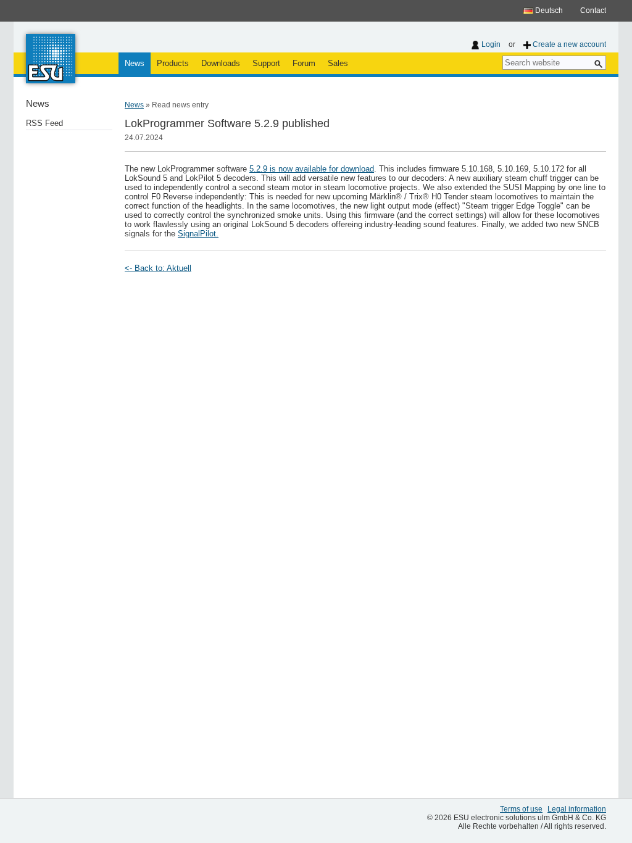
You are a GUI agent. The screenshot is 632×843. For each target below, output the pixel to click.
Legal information (576, 809)
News (134, 63)
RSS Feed (44, 123)
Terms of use (521, 809)
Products (173, 63)
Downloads (220, 63)
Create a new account (569, 44)
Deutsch (548, 10)
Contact (593, 10)
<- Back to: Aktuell (158, 268)
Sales (338, 63)
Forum (304, 63)
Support (266, 63)
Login (491, 44)
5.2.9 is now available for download (311, 168)
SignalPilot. (198, 233)
